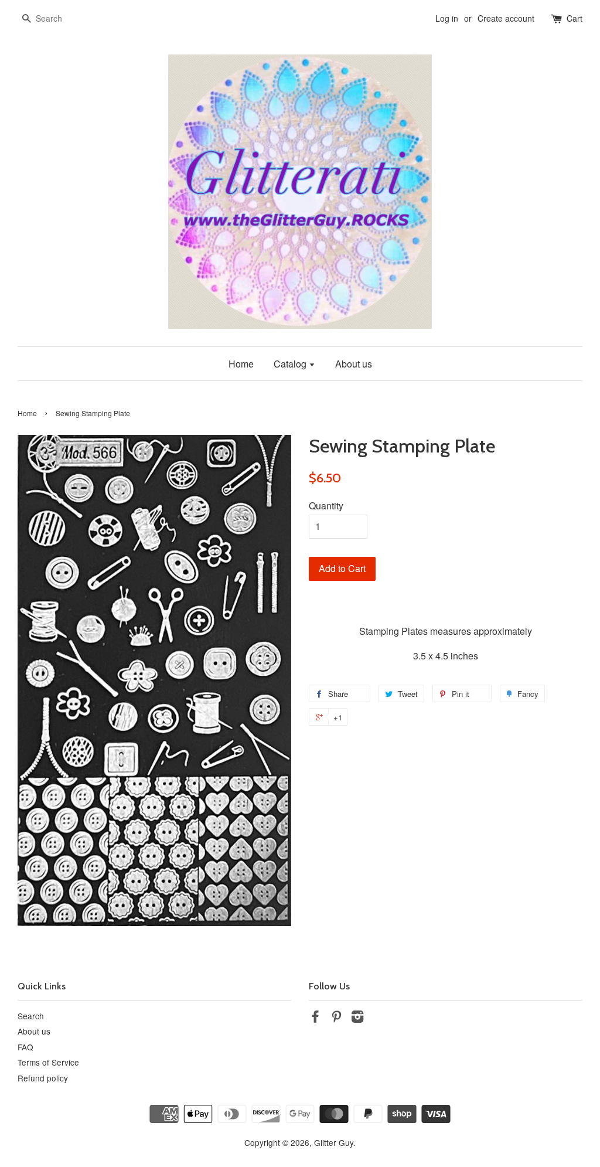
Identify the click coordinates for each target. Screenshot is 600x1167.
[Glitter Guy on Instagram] (357, 1018)
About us (353, 363)
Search (31, 1016)
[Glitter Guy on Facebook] (315, 1018)
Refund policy (43, 1078)
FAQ (25, 1047)
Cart (574, 18)
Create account (506, 18)
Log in (446, 18)
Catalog (291, 363)
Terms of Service (48, 1062)
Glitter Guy (333, 1142)
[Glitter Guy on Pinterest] (336, 1018)
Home (241, 363)
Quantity (326, 505)
